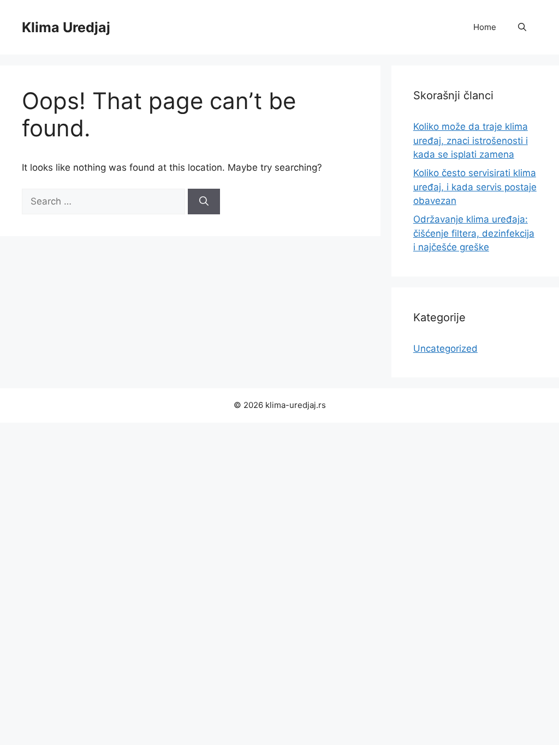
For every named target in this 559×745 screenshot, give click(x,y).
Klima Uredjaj (66, 27)
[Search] (204, 202)
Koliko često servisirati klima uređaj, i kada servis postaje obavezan (475, 186)
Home (484, 27)
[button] (522, 27)
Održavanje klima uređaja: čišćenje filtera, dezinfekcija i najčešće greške (473, 233)
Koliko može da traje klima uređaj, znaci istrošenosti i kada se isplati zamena (470, 140)
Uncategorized (445, 348)
